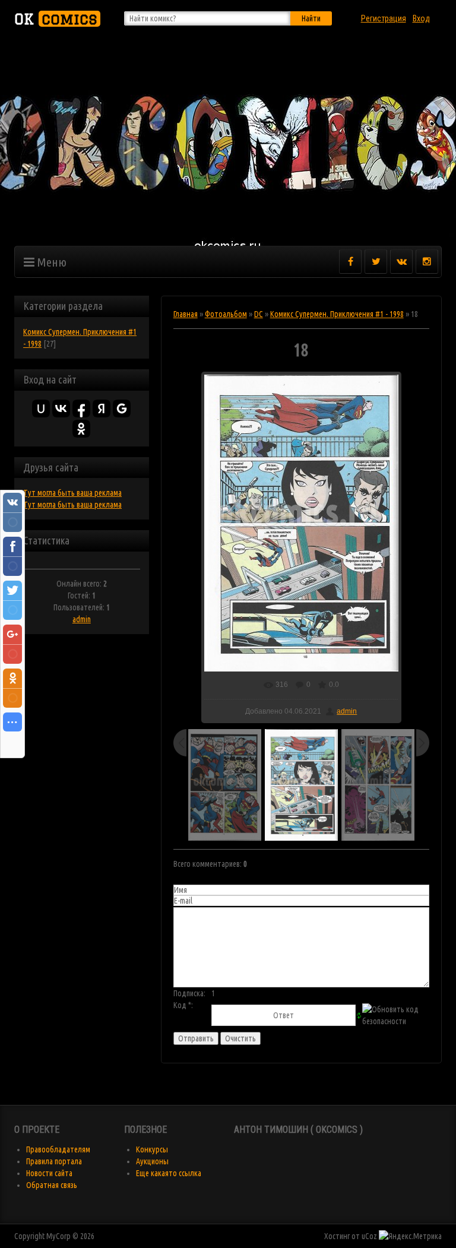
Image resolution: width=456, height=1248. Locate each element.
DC (258, 314)
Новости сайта (49, 1173)
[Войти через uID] (41, 408)
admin (81, 619)
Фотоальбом (226, 314)
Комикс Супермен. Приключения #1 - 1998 (337, 314)
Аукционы (152, 1161)
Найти (311, 18)
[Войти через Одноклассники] (81, 429)
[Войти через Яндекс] (101, 408)
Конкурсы (152, 1149)
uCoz (369, 1236)
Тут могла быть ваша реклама (72, 493)
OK (55, 19)
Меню (50, 262)
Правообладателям (58, 1149)
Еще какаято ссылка (168, 1173)
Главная (185, 314)
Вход (421, 18)
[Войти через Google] (122, 408)
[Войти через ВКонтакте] (61, 408)
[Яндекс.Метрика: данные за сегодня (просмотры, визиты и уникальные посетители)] (410, 1236)
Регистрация (383, 18)
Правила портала (54, 1161)
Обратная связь (51, 1185)
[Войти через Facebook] (81, 408)
